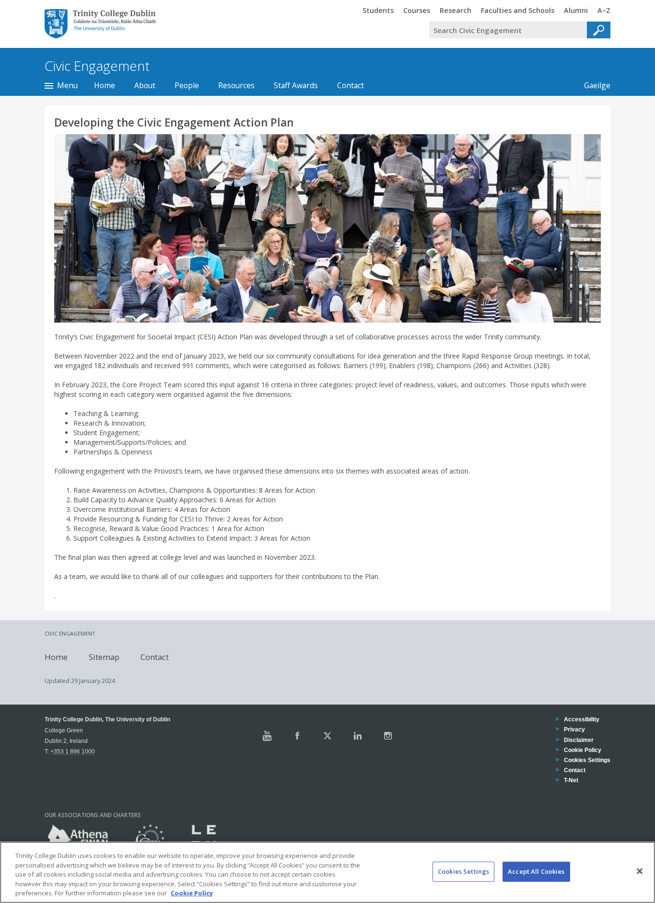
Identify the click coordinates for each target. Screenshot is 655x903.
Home (104, 85)
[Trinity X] (327, 735)
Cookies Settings (463, 871)
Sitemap (104, 656)
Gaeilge (592, 85)
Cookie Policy (582, 750)
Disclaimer (578, 740)
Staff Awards (296, 85)
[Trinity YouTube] (267, 735)
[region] (327, 872)
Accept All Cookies (536, 871)
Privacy (574, 729)
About (144, 85)
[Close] (639, 871)
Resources (236, 85)
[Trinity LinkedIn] (357, 735)
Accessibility (581, 719)
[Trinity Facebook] (297, 735)
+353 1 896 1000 (72, 751)
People (187, 85)
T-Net (570, 780)
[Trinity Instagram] (388, 735)
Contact (350, 85)
